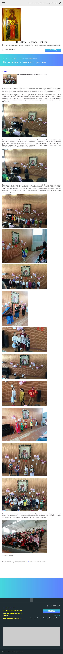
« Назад (4, 71)
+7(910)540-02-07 (10, 49)
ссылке (28, 562)
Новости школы (18, 58)
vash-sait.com (19, 651)
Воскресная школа (10, 58)
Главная (4, 58)
